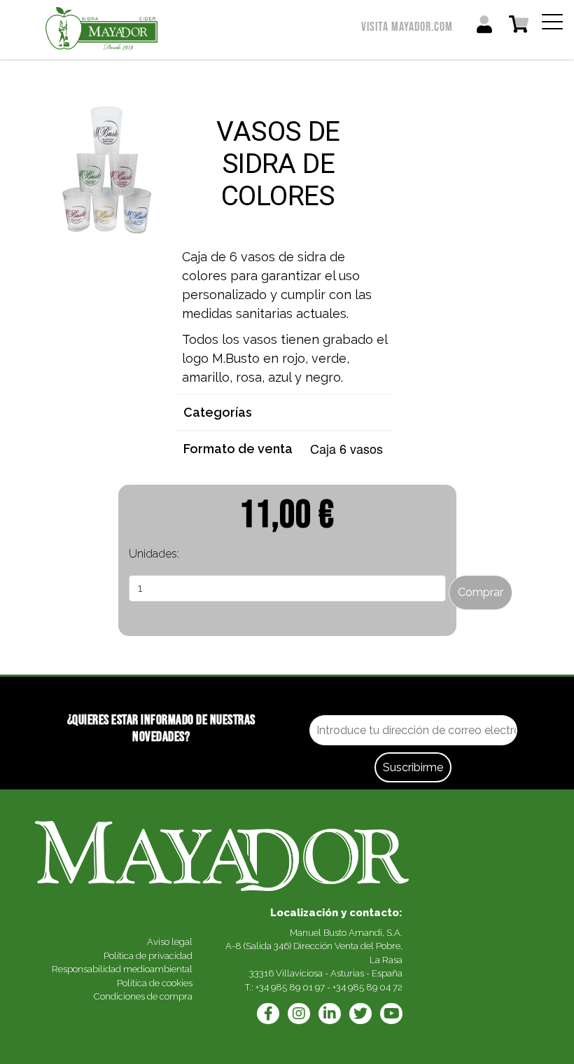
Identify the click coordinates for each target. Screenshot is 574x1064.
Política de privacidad (148, 956)
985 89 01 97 (298, 987)
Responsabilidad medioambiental (122, 969)
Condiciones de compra (143, 996)
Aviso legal (169, 942)
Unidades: (154, 553)
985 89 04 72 (375, 987)
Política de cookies (154, 983)
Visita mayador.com (407, 27)
